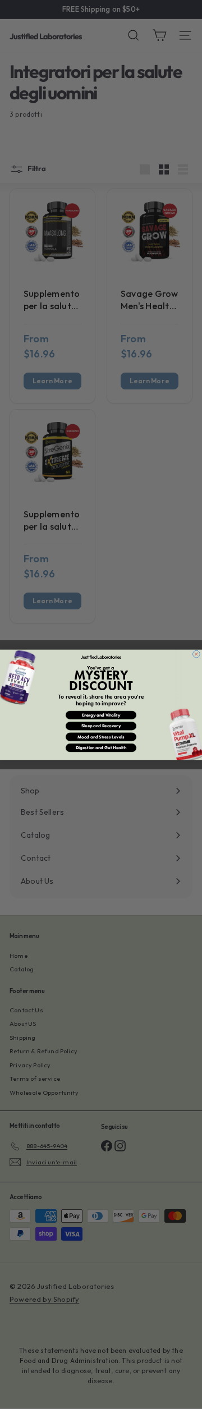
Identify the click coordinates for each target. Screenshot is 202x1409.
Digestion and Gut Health (101, 747)
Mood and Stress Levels (101, 737)
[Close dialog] (196, 654)
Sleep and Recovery (101, 725)
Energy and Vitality (101, 715)
